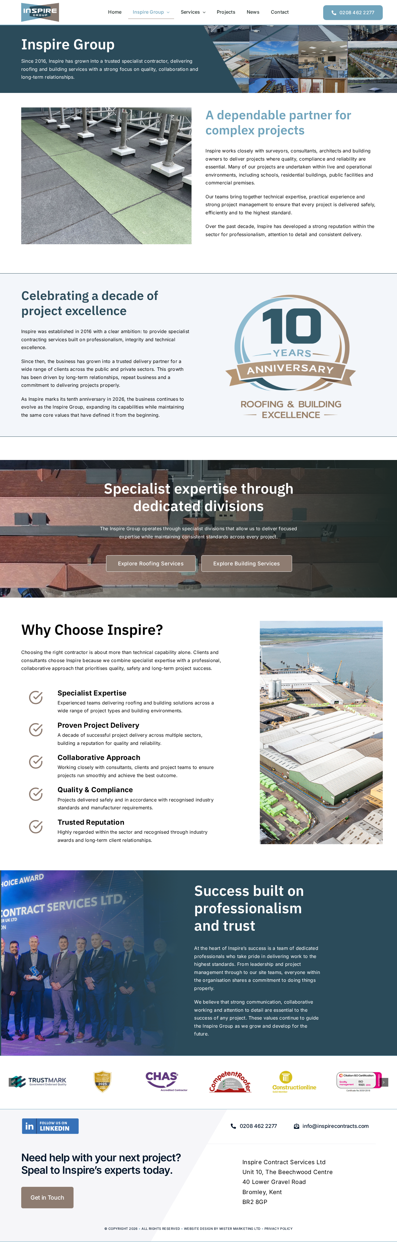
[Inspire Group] (40, 5)
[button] (13, 1082)
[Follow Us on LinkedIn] (50, 1120)
